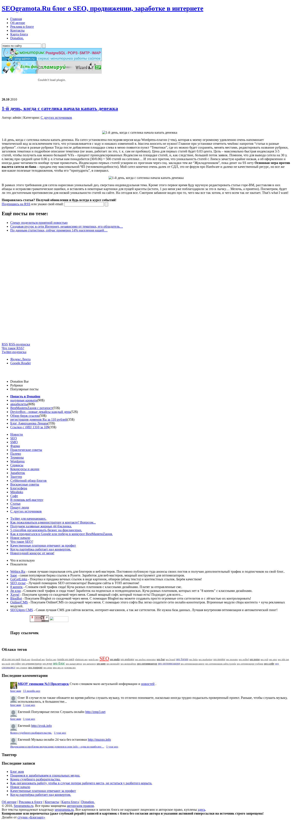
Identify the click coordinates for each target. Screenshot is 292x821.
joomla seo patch (65, 659)
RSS (5, 344)
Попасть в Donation (25, 396)
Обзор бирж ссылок (24, 415)
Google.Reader (20, 363)
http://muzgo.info (99, 739)
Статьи (15, 503)
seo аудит (47, 663)
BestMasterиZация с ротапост (31, 408)
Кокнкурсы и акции (24, 469)
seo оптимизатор (147, 663)
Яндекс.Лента (20, 359)
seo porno (255, 659)
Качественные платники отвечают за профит (43, 545)
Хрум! (14, 594)
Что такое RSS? (13, 348)
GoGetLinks (18, 579)
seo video (16, 663)
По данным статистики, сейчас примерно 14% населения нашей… (59, 230)
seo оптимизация (169, 663)
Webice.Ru (17, 571)
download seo (38, 659)
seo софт (269, 663)
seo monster (232, 659)
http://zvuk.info (41, 725)
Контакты (52, 802)
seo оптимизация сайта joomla (220, 663)
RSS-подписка (19, 344)
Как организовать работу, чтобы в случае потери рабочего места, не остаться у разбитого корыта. (81, 783)
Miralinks (16, 492)
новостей (148, 684)
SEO (13, 438)
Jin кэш (15, 591)
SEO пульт (18, 583)
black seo (25, 659)
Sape (13, 575)
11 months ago (31, 690)
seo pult (264, 659)
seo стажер (21, 667)
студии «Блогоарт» (31, 817)
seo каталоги (89, 663)
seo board (170, 659)
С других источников (56, 117)
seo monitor (219, 659)
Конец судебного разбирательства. (31, 732)
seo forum (182, 659)
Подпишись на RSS (16, 204)
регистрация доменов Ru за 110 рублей (38, 419)
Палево (15, 453)
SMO (14, 442)
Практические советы (26, 450)
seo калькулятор (74, 663)
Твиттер (16, 477)
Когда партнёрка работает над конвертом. (40, 549)
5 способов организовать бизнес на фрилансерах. (46, 530)
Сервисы (16, 465)
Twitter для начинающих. (28, 518)
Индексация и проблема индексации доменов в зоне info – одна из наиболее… (57, 746)
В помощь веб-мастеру (26, 500)
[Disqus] (146, 289)
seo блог (59, 663)
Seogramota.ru (23, 806)
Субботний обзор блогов (28, 480)
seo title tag (283, 659)
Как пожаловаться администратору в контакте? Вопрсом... (53, 522)
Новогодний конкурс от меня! (32, 553)
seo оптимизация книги (192, 663)
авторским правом (80, 806)
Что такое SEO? (21, 541)
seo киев (101, 663)
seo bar (161, 659)
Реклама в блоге (30, 802)
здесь (201, 809)
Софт (14, 496)
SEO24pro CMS (21, 610)
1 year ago (29, 705)
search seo (93, 659)
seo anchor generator (145, 659)
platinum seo (81, 659)
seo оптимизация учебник (250, 663)
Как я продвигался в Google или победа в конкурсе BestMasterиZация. (61, 534)
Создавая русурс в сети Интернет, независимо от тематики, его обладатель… (66, 226)
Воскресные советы (24, 484)
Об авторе (9, 802)
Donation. (88, 802)
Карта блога (70, 802)
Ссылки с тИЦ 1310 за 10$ (29, 427)
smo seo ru (58, 667)
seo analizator (127, 659)
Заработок (17, 473)
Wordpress (17, 461)
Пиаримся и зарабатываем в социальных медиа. (45, 775)
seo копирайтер (128, 663)
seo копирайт (113, 663)
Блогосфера (18, 488)
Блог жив (15, 690)
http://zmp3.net (95, 712)
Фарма (15, 446)
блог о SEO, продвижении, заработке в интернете (102, 8)
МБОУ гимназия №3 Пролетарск (43, 684)
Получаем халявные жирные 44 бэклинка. (41, 526)
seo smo (273, 659)
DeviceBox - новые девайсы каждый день (40, 412)
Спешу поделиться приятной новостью (39, 222)
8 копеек (16, 587)
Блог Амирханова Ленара (29, 423)
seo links (193, 659)
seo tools (6, 664)
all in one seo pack (11, 659)
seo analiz (115, 659)
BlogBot (16, 598)
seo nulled (244, 659)
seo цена (47, 667)
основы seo (70, 667)
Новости (16, 434)
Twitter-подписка (14, 352)
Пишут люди (19, 507)
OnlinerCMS (19, 602)
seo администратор (32, 663)
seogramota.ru (64, 809)
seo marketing (205, 659)
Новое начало (20, 538)
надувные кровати (23, 400)
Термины (17, 457)
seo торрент (35, 667)
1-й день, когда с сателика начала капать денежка (60, 108)
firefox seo (51, 659)
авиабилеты (19, 404)
